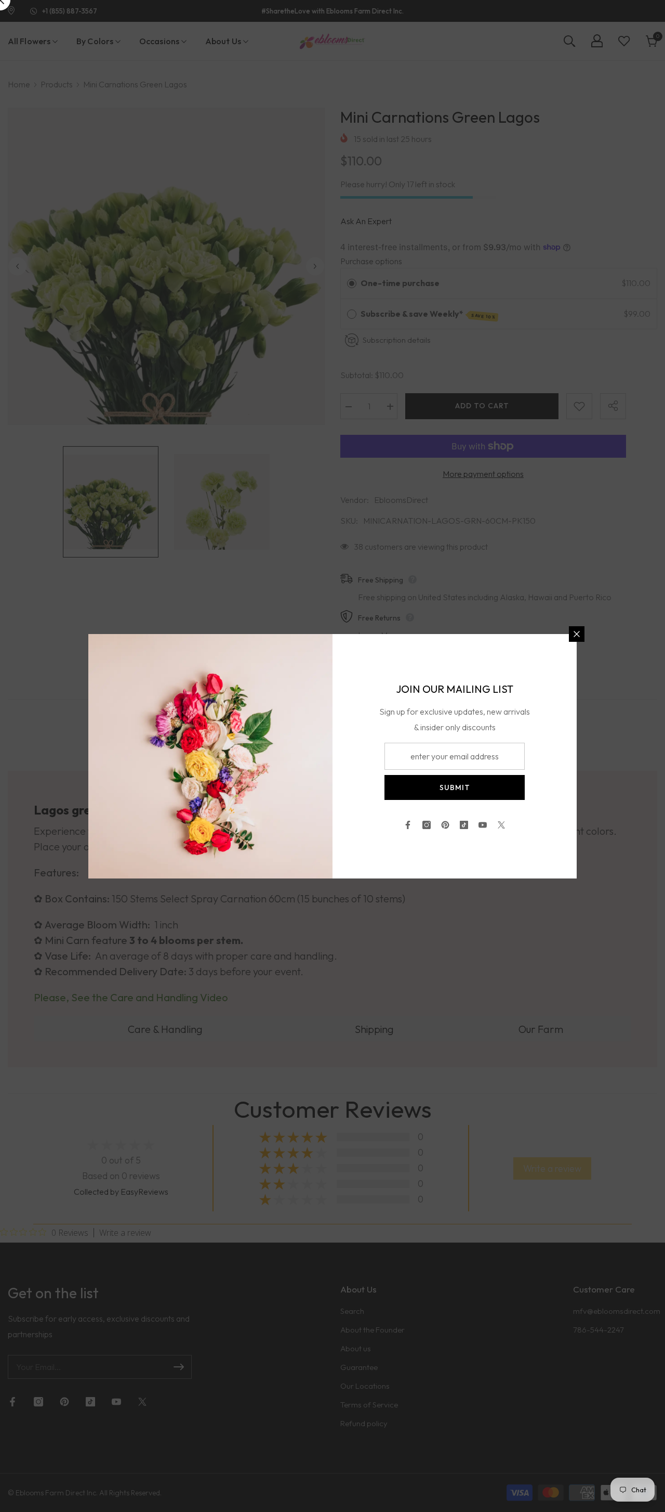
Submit (455, 787)
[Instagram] (426, 825)
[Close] (576, 634)
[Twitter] (501, 825)
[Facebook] (408, 825)
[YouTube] (482, 825)
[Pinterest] (445, 825)
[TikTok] (464, 825)
